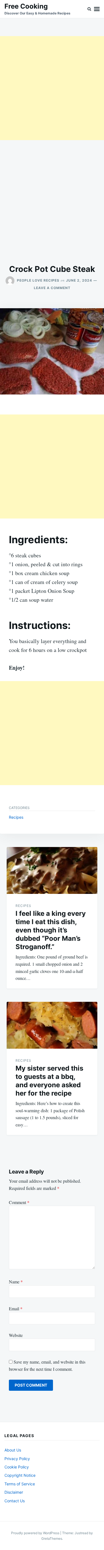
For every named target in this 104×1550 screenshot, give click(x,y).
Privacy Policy (17, 1458)
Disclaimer (13, 1492)
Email (15, 1308)
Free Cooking (26, 6)
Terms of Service (19, 1483)
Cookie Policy (16, 1467)
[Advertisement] (52, 88)
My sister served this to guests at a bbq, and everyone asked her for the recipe (49, 1080)
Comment (19, 1202)
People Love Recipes (38, 280)
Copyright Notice (19, 1475)
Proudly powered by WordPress (35, 1533)
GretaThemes (51, 1538)
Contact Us (14, 1500)
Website (16, 1335)
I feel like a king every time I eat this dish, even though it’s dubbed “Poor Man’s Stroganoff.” (51, 930)
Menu (97, 9)
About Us (12, 1450)
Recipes (16, 817)
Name (16, 1281)
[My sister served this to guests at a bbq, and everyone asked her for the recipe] (52, 1025)
